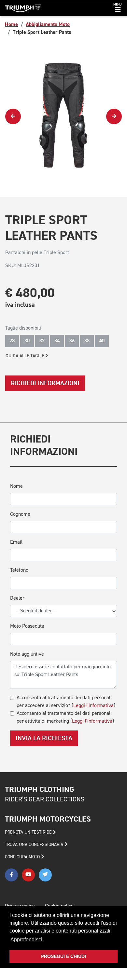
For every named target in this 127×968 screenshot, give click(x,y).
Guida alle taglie (25, 356)
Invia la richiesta (44, 738)
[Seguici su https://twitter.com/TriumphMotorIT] (45, 874)
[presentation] (13, 116)
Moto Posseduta (27, 626)
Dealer (17, 598)
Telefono (19, 570)
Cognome (20, 514)
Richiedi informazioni (45, 383)
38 (87, 341)
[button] (117, 8)
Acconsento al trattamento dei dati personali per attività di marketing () (65, 717)
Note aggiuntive (27, 654)
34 (57, 341)
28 (12, 341)
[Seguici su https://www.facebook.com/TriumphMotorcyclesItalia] (11, 874)
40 (102, 341)
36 (72, 341)
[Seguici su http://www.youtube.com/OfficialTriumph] (28, 874)
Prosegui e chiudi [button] (63, 956)
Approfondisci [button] (26, 939)
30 (27, 341)
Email (16, 542)
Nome (16, 486)
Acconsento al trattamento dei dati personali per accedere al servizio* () (66, 701)
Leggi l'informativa (93, 705)
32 (42, 341)
